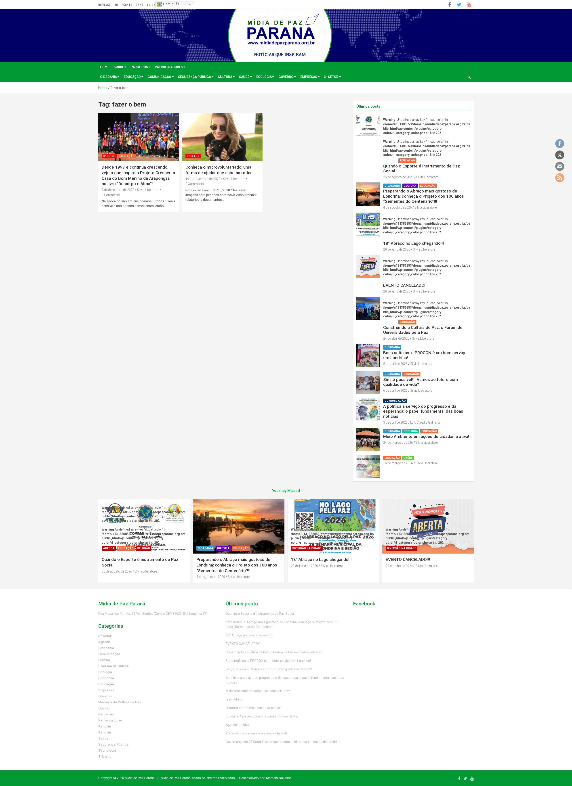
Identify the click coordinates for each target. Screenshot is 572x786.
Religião (425, 160)
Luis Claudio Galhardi (425, 422)
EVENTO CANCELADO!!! (405, 285)
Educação (132, 77)
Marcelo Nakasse (279, 778)
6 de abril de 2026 (395, 390)
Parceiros (140, 67)
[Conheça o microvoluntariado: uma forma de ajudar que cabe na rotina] (222, 137)
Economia (106, 678)
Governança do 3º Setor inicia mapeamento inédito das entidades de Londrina (283, 742)
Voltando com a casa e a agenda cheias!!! (257, 733)
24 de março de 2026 (398, 442)
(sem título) (234, 699)
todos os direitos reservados (213, 778)
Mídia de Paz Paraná (140, 778)
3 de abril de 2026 (395, 422)
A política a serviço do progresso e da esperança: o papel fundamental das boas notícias (423, 411)
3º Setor (331, 77)
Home (104, 67)
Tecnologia (107, 750)
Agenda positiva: (238, 725)
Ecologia (264, 77)
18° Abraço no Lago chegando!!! (413, 243)
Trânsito (104, 757)
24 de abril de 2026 (396, 338)
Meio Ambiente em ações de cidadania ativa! (426, 436)
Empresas (309, 77)
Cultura (225, 77)
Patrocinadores (169, 67)
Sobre (119, 67)
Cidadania (109, 77)
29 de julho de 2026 (396, 249)
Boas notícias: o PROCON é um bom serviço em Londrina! (425, 355)
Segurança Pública (195, 77)
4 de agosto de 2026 (397, 207)
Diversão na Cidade (399, 237)
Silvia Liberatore (148, 190)
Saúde (244, 77)
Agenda (390, 160)
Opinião (104, 708)
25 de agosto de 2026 (398, 177)
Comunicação (160, 77)
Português (170, 4)
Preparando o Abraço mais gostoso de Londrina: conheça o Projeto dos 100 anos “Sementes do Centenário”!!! (423, 196)
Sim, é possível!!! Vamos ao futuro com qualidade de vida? (420, 382)
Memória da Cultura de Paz (119, 702)
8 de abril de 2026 (395, 364)
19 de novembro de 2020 (202, 179)
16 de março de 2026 (398, 463)
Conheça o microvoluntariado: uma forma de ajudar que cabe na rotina (218, 170)
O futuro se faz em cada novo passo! (253, 708)
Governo (286, 77)
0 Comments (111, 195)
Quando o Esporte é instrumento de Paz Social (421, 168)
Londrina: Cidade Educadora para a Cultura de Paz (262, 716)
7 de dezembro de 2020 (118, 190)
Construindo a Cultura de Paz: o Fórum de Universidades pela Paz (423, 330)
